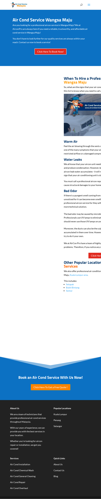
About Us (58, 464)
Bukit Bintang (72, 287)
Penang (57, 420)
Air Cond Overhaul (19, 488)
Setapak (70, 284)
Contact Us (59, 470)
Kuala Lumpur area (79, 275)
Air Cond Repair (17, 482)
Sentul (69, 290)
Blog (56, 476)
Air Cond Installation (20, 464)
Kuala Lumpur (60, 414)
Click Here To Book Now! (50, 51)
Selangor (58, 426)
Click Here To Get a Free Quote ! (51, 387)
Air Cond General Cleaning (22, 476)
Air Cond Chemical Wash (22, 470)
